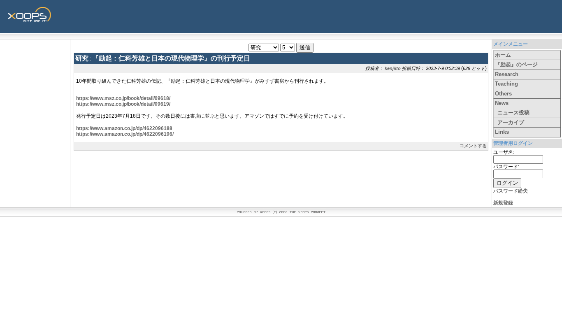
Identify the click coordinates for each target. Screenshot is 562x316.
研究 (81, 58)
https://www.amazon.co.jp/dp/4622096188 (124, 128)
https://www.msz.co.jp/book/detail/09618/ (123, 98)
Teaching (506, 84)
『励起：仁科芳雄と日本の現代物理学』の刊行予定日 (171, 58)
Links (502, 132)
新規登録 (503, 203)
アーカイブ (510, 122)
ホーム (503, 55)
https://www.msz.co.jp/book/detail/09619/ (123, 104)
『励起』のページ (516, 64)
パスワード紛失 (510, 191)
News (502, 103)
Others (503, 94)
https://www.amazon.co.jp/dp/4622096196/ (125, 134)
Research (506, 74)
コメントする (473, 145)
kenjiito (393, 68)
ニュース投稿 (513, 112)
